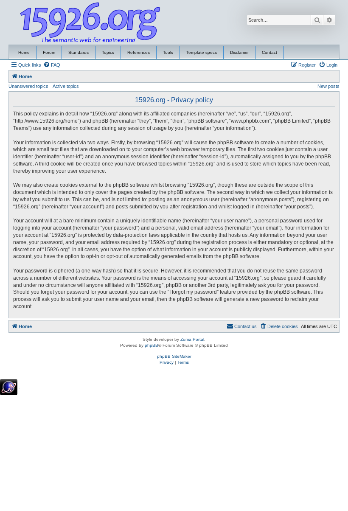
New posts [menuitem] (328, 86)
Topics (108, 52)
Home (24, 52)
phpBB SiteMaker (174, 356)
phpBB (151, 345)
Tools (168, 52)
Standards (78, 52)
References (138, 52)
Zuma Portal (192, 339)
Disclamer (239, 52)
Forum (49, 52)
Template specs (201, 52)
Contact (269, 52)
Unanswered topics (28, 86)
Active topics (66, 86)
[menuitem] (51, 65)
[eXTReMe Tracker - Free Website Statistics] (8, 387)
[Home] (90, 22)
